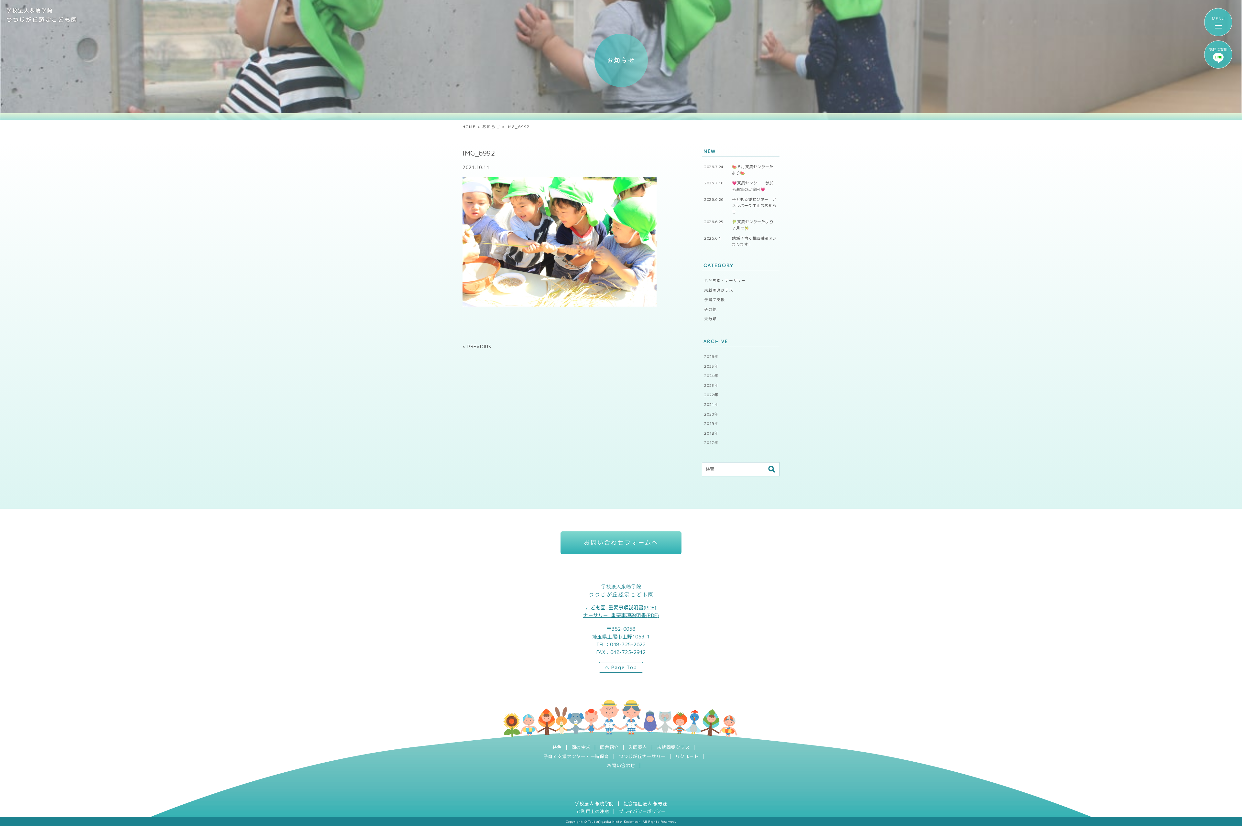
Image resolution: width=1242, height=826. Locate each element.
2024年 (711, 375)
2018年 (711, 433)
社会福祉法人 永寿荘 (645, 803)
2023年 (711, 385)
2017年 (711, 442)
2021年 (711, 404)
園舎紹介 (609, 747)
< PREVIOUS (477, 346)
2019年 (711, 423)
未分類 (710, 318)
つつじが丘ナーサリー (642, 756)
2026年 (711, 356)
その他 (710, 309)
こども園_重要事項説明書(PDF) (621, 607)
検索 (771, 469)
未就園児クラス (718, 290)
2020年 (711, 414)
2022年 (711, 394)
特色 (557, 747)
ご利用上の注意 (592, 811)
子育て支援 (714, 299)
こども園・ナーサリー (725, 280)
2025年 (711, 366)
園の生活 (581, 747)
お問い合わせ (621, 765)
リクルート (687, 756)
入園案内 (637, 747)
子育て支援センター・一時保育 (576, 756)
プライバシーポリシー (642, 811)
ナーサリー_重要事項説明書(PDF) (621, 615)
